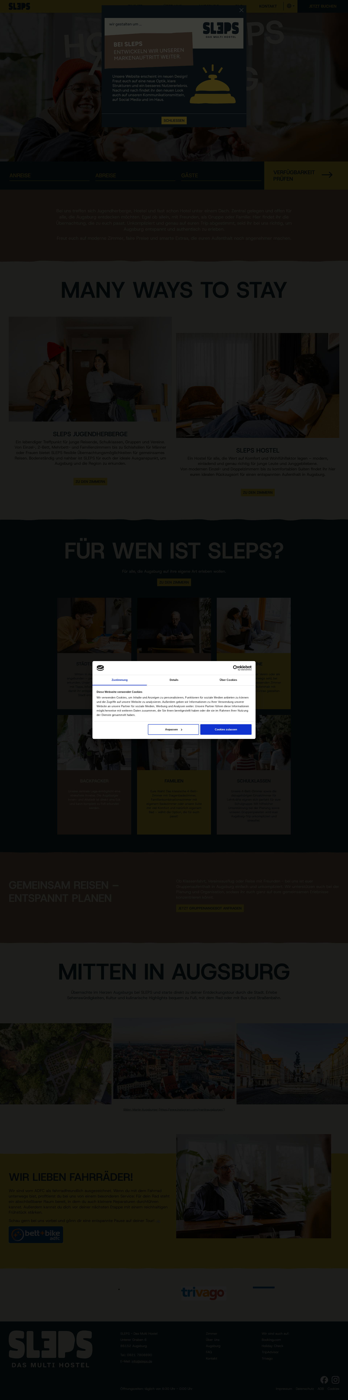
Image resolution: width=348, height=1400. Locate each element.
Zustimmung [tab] (120, 679)
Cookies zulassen (226, 729)
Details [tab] (174, 679)
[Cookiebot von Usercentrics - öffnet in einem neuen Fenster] (236, 668)
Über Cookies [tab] (228, 679)
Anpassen (171, 729)
